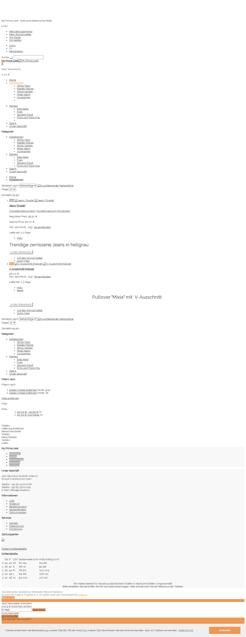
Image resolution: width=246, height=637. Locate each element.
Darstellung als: (11, 195)
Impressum (15, 528)
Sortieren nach (10, 185)
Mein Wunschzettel (20, 34)
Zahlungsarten (17, 512)
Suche (5, 57)
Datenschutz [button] (186, 630)
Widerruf (14, 503)
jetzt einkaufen (10, 616)
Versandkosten (42, 227)
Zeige (5, 189)
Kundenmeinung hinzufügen (53, 211)
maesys (82, 594)
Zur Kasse (15, 37)
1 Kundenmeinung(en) (22, 211)
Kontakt (13, 523)
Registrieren (16, 51)
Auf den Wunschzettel (29, 258)
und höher (28, 414)
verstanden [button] (225, 630)
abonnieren (39, 609)
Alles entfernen (10, 398)
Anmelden (15, 40)
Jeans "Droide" (17, 205)
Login (12, 45)
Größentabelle (14, 548)
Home (12, 177)
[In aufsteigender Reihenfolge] (55, 185)
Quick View (23, 260)
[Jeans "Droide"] (34, 200)
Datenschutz (16, 526)
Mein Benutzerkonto (20, 31)
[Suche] (10, 58)
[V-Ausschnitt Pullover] (43, 263)
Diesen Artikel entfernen (23, 390)
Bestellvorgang (18, 506)
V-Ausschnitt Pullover (21, 269)
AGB (11, 500)
